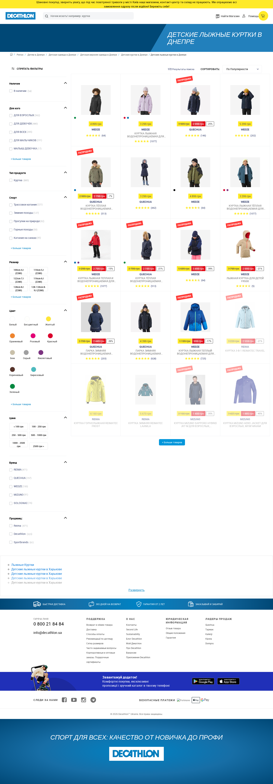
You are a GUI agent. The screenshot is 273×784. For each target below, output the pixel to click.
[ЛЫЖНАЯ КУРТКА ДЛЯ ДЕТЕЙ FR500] (245, 245)
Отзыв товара (173, 628)
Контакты (131, 624)
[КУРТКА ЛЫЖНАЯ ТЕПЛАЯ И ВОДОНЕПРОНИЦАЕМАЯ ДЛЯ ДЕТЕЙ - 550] (96, 245)
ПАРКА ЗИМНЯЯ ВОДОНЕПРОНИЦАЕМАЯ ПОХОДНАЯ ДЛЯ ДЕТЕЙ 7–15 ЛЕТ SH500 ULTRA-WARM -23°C (145, 352)
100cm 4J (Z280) (19, 271)
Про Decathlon (133, 647)
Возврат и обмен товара (99, 624)
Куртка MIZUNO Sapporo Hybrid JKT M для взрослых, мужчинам (195, 424)
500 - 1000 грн (38, 435)
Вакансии (131, 652)
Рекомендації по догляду (99, 638)
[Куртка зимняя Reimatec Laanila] (146, 390)
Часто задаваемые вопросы (101, 647)
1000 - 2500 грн (18, 444)
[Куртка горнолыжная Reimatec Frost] (96, 390)
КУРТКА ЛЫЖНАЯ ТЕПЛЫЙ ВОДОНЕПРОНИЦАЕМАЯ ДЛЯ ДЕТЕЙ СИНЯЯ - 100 (195, 352)
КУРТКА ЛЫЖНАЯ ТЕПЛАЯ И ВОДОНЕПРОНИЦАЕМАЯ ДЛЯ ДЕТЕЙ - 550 (95, 279)
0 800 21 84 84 (48, 624)
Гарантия (171, 637)
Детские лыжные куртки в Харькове (36, 569)
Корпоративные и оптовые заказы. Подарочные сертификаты (100, 657)
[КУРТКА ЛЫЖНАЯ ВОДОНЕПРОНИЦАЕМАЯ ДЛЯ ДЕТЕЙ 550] (146, 101)
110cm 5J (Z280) (39, 271)
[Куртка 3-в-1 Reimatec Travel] (245, 318)
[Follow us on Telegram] (93, 700)
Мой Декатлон (134, 643)
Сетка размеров (94, 643)
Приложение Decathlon (138, 657)
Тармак (209, 629)
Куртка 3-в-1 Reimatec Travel (245, 350)
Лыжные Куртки (22, 565)
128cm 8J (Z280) (19, 288)
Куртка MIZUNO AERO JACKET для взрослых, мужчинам (245, 424)
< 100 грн (18, 426)
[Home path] (12, 54)
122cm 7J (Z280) (19, 280)
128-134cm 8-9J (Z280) (38, 288)
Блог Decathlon (134, 638)
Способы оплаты (95, 634)
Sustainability (133, 634)
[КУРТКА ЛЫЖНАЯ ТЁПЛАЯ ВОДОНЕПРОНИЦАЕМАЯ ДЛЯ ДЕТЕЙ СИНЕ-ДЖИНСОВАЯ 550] (245, 173)
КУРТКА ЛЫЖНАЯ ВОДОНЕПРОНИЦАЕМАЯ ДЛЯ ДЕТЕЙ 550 (145, 135)
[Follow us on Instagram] (83, 700)
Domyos (209, 643)
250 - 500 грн (19, 435)
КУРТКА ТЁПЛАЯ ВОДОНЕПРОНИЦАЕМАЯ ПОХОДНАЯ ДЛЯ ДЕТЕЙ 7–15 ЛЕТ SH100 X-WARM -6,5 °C (96, 207)
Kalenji (208, 634)
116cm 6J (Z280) (39, 280)
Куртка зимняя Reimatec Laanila (145, 424)
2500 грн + (38, 446)
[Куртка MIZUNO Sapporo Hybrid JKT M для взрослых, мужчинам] (195, 390)
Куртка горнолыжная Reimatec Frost (96, 424)
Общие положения (175, 632)
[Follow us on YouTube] (74, 700)
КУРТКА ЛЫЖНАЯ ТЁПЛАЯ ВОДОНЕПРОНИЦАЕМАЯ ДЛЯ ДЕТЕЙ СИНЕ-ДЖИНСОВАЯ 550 (245, 207)
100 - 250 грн (39, 426)
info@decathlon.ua (47, 632)
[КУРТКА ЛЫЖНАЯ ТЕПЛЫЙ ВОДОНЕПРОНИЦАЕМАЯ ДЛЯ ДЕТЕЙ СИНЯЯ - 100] (195, 318)
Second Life (132, 629)
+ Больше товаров (21, 159)
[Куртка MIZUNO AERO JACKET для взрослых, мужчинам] (245, 390)
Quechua (209, 624)
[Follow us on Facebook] (64, 700)
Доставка (91, 629)
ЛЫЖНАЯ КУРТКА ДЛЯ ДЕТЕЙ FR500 (245, 279)
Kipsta (208, 638)
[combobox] (88, 16)
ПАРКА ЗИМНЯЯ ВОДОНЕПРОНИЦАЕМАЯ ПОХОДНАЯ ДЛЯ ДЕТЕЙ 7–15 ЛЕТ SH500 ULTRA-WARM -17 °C (96, 352)
